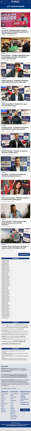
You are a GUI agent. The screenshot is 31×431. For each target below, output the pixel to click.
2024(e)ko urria (5, 287)
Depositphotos (8, 388)
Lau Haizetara (13, 397)
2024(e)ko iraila (5, 288)
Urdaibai (25, 404)
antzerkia (10, 325)
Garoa (11, 403)
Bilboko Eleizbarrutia (16, 327)
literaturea (25, 334)
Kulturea (10, 334)
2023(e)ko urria (5, 302)
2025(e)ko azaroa (5, 272)
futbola (9, 333)
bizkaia (25, 327)
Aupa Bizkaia (13, 411)
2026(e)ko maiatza (5, 264)
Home (2, 10)
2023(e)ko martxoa (6, 311)
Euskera (5, 331)
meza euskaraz (10, 336)
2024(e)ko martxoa (6, 296)
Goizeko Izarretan (14, 393)
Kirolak (2, 400)
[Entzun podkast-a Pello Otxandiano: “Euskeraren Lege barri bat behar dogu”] (3, 98)
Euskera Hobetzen (12, 331)
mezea (4, 339)
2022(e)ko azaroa (5, 316)
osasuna (15, 339)
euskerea (19, 331)
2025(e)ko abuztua (6, 275)
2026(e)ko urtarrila (5, 269)
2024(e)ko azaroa (5, 286)
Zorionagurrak (13, 400)
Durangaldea (23, 396)
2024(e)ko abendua (6, 284)
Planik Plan (12, 410)
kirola (3, 334)
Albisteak (4, 392)
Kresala (11, 405)
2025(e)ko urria (5, 273)
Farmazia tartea (4, 333)
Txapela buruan (13, 416)
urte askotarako (24, 339)
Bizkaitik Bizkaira (4, 393)
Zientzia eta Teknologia (3, 410)
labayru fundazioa (16, 334)
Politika (2, 406)
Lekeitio (22, 334)
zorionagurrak (19, 341)
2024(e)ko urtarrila (5, 298)
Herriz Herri (16, 333)
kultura (6, 334)
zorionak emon (14, 343)
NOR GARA (4, 366)
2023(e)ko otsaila (5, 313)
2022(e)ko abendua (6, 315)
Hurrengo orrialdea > (24, 254)
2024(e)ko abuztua (6, 290)
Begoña (25, 325)
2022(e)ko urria (5, 318)
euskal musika (15, 329)
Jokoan (11, 402)
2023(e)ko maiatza (5, 309)
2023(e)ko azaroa (5, 301)
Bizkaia (25, 393)
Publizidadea (25, 410)
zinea (3, 341)
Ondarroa (25, 402)
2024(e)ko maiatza (5, 293)
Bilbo (7, 327)
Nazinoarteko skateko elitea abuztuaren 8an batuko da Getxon (15, 359)
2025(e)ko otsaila (5, 282)
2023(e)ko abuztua (6, 305)
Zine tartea (10, 341)
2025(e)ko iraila (5, 274)
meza (4, 336)
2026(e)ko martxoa (6, 267)
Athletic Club (19, 325)
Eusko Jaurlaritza (24, 331)
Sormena (3, 408)
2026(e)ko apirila (5, 265)
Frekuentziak (25, 392)
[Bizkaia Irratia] (15, 2)
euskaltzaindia (21, 329)
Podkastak (14, 392)
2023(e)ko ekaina (5, 307)
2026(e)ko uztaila (5, 261)
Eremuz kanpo (13, 415)
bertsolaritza (4, 327)
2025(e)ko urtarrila (5, 283)
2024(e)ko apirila (5, 295)
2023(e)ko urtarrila (5, 314)
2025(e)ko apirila (5, 279)
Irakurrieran (21, 333)
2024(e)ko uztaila (5, 291)
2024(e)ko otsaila (5, 297)
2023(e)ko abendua (6, 300)
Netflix (12, 339)
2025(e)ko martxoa (6, 281)
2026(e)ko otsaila (5, 268)
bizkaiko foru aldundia (5, 329)
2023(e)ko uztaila (5, 306)
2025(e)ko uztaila (5, 277)
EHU (11, 329)
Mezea (11, 398)
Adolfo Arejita (5, 325)
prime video (19, 339)
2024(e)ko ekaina (5, 292)
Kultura (11, 395)
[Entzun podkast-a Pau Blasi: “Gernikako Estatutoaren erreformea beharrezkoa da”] (3, 168)
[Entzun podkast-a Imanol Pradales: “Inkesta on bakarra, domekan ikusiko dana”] (3, 145)
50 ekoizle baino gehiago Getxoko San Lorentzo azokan (13, 358)
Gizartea (3, 397)
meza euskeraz (20, 337)
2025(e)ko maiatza (5, 278)
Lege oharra (3, 424)
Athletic (14, 325)
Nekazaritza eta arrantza (4, 404)
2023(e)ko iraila (5, 304)
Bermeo (27, 325)
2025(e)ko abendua (6, 270)
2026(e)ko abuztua (6, 260)
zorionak (5, 344)
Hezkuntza (3, 398)
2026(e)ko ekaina (5, 263)
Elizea (2, 395)
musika (8, 339)
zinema (6, 341)
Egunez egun (13, 418)
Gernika (12, 333)
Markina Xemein (24, 399)
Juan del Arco (25, 333)
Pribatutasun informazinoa (12, 424)
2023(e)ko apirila (5, 310)
